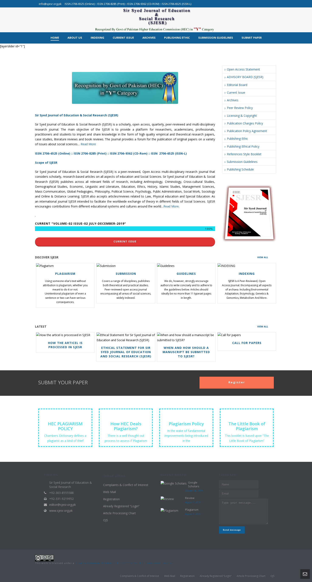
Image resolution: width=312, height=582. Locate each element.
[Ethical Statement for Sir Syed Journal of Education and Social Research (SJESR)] (125, 338)
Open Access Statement (243, 69)
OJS (105, 520)
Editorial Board (237, 85)
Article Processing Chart (119, 513)
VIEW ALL (262, 257)
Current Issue (123, 37)
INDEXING (247, 274)
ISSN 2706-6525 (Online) (52, 153)
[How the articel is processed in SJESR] (64, 335)
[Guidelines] (185, 266)
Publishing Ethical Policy (243, 146)
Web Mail (109, 492)
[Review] (167, 498)
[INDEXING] (246, 266)
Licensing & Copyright (242, 116)
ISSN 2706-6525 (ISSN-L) (169, 153)
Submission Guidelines (215, 37)
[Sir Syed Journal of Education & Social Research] (156, 19)
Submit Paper (252, 37)
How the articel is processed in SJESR (65, 345)
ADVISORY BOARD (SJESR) (245, 77)
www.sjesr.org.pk (61, 511)
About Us (74, 37)
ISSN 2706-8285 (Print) (90, 153)
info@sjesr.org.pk (50, 4)
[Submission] (125, 266)
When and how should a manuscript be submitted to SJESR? (186, 352)
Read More (88, 144)
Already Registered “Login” (121, 506)
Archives (149, 37)
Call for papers (246, 343)
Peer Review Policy (240, 108)
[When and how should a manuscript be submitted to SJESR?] (185, 338)
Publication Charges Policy (245, 123)
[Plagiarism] (64, 266)
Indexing (97, 37)
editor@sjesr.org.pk (62, 505)
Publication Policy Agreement (247, 131)
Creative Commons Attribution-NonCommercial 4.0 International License (123, 563)
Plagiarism (65, 274)
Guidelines (186, 274)
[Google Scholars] (174, 483)
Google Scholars (193, 484)
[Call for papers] (246, 335)
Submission (126, 274)
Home (55, 37)
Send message (232, 530)
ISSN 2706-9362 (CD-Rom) (129, 153)
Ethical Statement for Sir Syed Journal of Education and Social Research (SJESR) (125, 352)
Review (189, 498)
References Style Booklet (244, 154)
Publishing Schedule (240, 169)
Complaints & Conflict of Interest (125, 485)
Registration (111, 499)
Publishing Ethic (177, 37)
